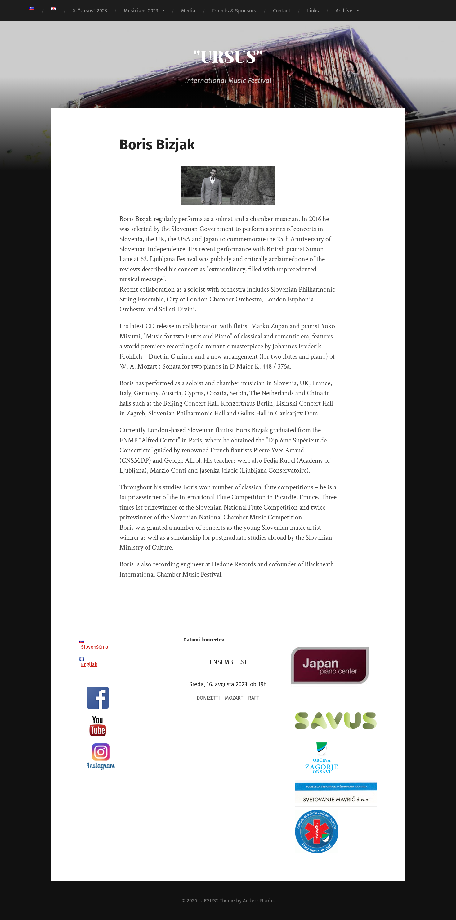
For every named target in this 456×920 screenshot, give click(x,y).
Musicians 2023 (141, 11)
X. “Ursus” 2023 (90, 11)
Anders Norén (258, 901)
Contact (281, 11)
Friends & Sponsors (234, 11)
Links (313, 11)
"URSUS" (228, 56)
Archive (344, 11)
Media (188, 11)
